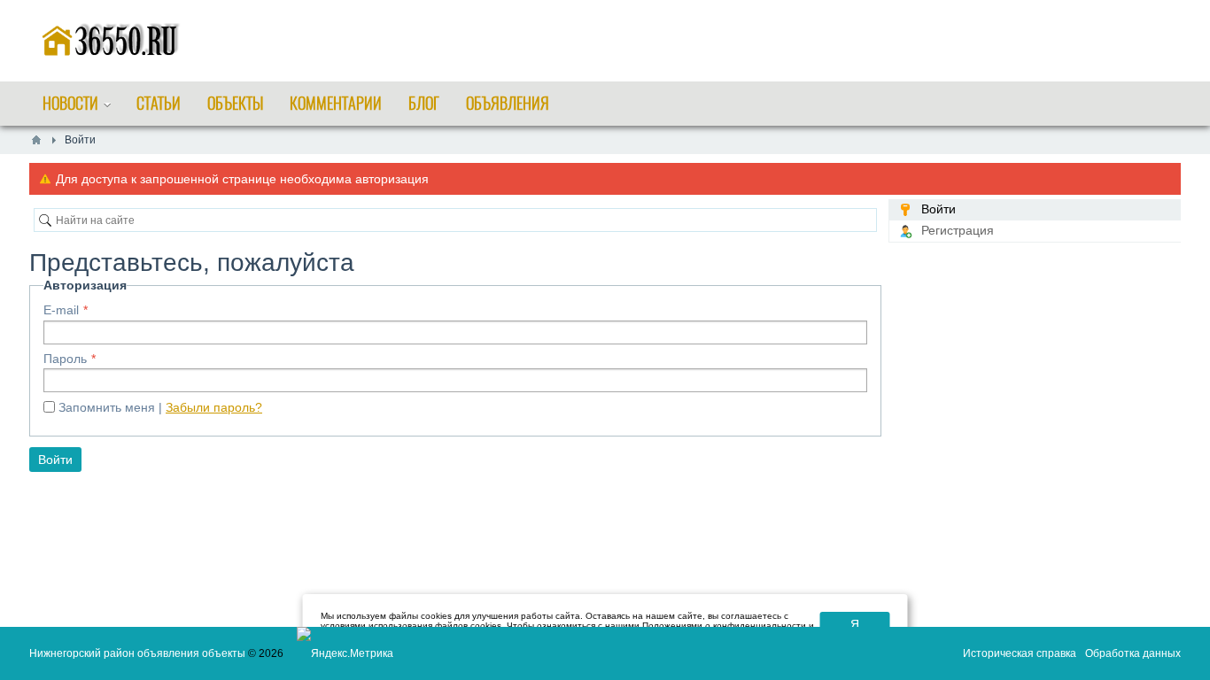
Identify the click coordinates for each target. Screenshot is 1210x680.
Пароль (65, 359)
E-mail (61, 310)
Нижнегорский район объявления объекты (137, 653)
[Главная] (36, 140)
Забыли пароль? (214, 407)
